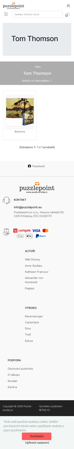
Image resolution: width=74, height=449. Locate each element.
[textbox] (37, 14)
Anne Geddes (33, 265)
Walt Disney (32, 259)
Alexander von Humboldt (34, 280)
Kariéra (12, 387)
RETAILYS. (44, 409)
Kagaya (29, 288)
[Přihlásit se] (68, 5)
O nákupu (14, 374)
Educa (29, 340)
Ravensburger (34, 316)
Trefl (28, 334)
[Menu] (6, 14)
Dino (28, 328)
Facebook (38, 166)
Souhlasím (36, 436)
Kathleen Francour (36, 271)
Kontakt (12, 381)
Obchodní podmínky (20, 368)
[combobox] (37, 14)
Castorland (32, 322)
